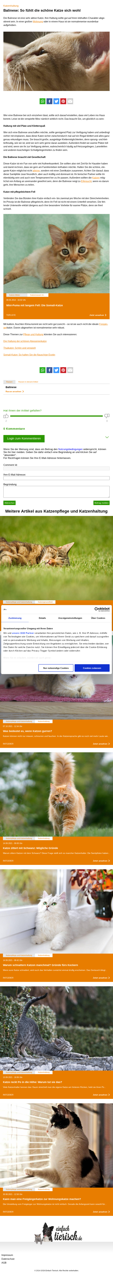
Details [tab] (42, 618)
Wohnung (38, 21)
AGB (3, 1262)
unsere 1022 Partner (23, 633)
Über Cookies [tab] (98, 618)
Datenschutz (8, 1259)
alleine (36, 170)
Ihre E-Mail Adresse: (14, 474)
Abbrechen (9, 503)
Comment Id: (10, 465)
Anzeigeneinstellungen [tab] (70, 618)
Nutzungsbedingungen (70, 449)
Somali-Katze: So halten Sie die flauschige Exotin (29, 354)
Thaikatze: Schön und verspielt (19, 348)
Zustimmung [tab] (14, 618)
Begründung (9, 484)
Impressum (7, 1255)
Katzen (96, 177)
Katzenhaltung (11, 6)
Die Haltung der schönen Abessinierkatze (25, 341)
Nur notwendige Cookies (56, 668)
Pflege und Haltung (33, 334)
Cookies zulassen (92, 668)
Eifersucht (86, 181)
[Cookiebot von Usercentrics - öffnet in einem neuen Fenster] (97, 609)
